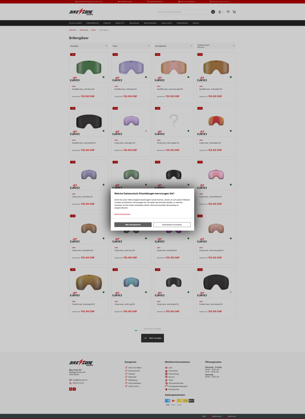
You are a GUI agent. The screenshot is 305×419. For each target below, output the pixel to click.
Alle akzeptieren (133, 224)
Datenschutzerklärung (122, 214)
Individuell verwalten (172, 224)
